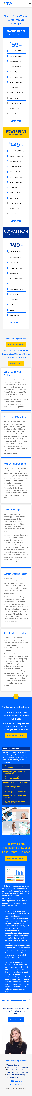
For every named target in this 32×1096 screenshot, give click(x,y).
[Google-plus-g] (21, 1085)
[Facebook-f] (13, 1085)
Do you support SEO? (13, 748)
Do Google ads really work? (15, 792)
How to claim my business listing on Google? (15, 777)
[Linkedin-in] (10, 1085)
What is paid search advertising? (12, 787)
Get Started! (16, 121)
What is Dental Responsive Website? (15, 796)
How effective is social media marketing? (16, 772)
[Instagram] (16, 1085)
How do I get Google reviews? (16, 782)
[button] (25, 3)
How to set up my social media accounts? (16, 766)
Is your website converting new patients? (15, 802)
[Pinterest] (19, 1085)
